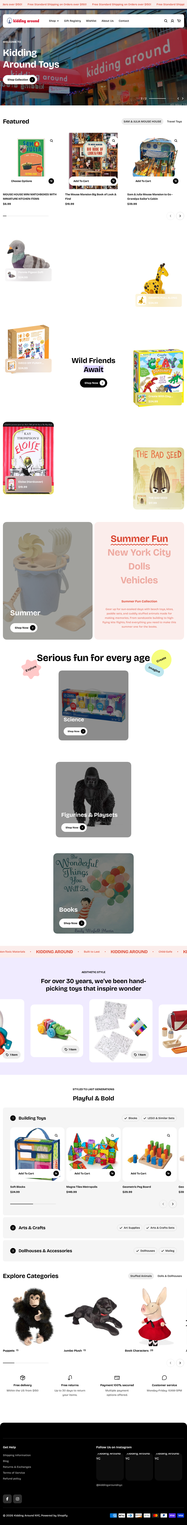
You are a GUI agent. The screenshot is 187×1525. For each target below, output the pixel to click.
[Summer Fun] (139, 539)
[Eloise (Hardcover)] (11, 484)
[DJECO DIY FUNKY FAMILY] (11, 365)
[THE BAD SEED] (141, 500)
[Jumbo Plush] (93, 1320)
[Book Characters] (154, 1320)
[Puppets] (32, 1320)
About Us (108, 20)
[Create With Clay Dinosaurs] (141, 398)
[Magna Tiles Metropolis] (93, 1154)
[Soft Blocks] (37, 1154)
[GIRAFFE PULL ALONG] (141, 300)
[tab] (142, 121)
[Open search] (166, 21)
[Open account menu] (172, 21)
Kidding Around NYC (27, 1515)
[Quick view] (51, 140)
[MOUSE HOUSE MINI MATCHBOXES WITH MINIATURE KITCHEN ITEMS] (31, 160)
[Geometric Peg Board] (150, 1154)
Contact (124, 20)
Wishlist (91, 20)
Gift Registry (72, 20)
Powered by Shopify (54, 1515)
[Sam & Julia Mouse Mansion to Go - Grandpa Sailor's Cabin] (155, 160)
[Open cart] (179, 21)
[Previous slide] (178, 98)
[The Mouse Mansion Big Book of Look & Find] (93, 160)
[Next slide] (182, 98)
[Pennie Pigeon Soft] (11, 274)
